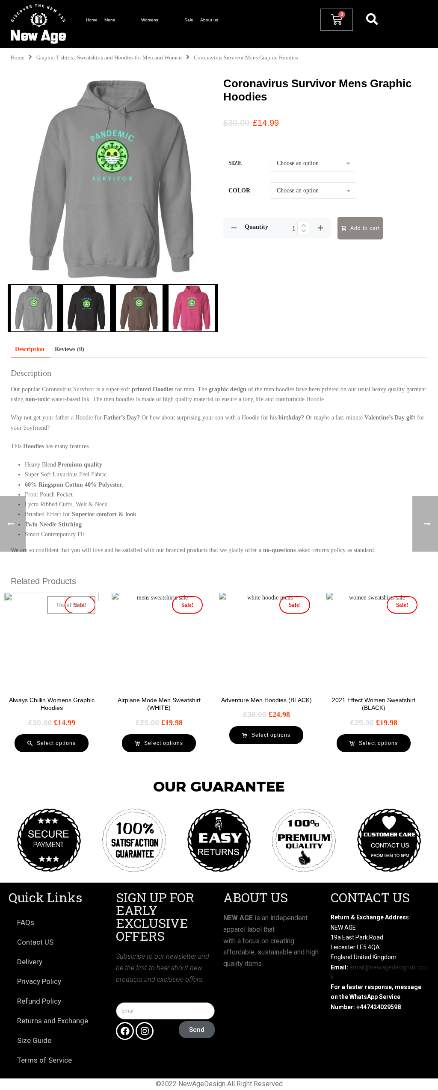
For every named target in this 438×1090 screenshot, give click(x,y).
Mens (109, 20)
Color (239, 190)
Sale (188, 20)
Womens (149, 20)
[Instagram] (145, 1031)
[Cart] (336, 20)
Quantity (256, 227)
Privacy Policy (39, 981)
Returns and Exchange (52, 1020)
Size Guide (34, 1040)
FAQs (25, 922)
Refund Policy (39, 1001)
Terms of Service (44, 1060)
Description (29, 349)
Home (92, 20)
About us (209, 20)
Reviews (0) (69, 349)
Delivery (29, 961)
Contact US (35, 942)
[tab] (30, 349)
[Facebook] (125, 1031)
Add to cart (365, 228)
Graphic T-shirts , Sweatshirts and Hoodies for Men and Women (109, 58)
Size (235, 163)
